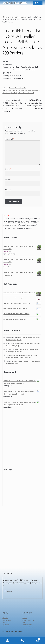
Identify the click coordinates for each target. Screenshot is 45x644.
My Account (6, 624)
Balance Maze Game (24, 90)
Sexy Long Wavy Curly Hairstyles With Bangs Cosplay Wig (19, 293)
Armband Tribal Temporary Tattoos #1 (14, 319)
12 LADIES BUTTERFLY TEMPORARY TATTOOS (16, 314)
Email (8, 179)
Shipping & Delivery (28, 620)
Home (7, 17)
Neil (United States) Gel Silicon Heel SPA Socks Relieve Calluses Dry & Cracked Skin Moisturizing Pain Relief (12, 106)
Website (8, 190)
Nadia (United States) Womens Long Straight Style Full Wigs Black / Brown (33, 104)
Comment (9, 139)
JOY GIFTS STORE (15, 2)
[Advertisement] (22, 439)
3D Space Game (11, 90)
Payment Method (27, 624)
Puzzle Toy (14, 93)
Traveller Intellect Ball (26, 93)
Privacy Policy (7, 620)
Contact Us (6, 622)
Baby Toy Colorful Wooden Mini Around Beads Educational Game (22, 356)
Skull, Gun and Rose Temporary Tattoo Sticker (16, 303)
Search (22, 640)
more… (10, 591)
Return (24, 622)
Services (24, 618)
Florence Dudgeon (12, 355)
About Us (5, 618)
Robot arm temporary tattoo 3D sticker (15, 308)
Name (8, 169)
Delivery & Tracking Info (18, 17)
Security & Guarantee (28, 627)
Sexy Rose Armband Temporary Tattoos (15, 298)
